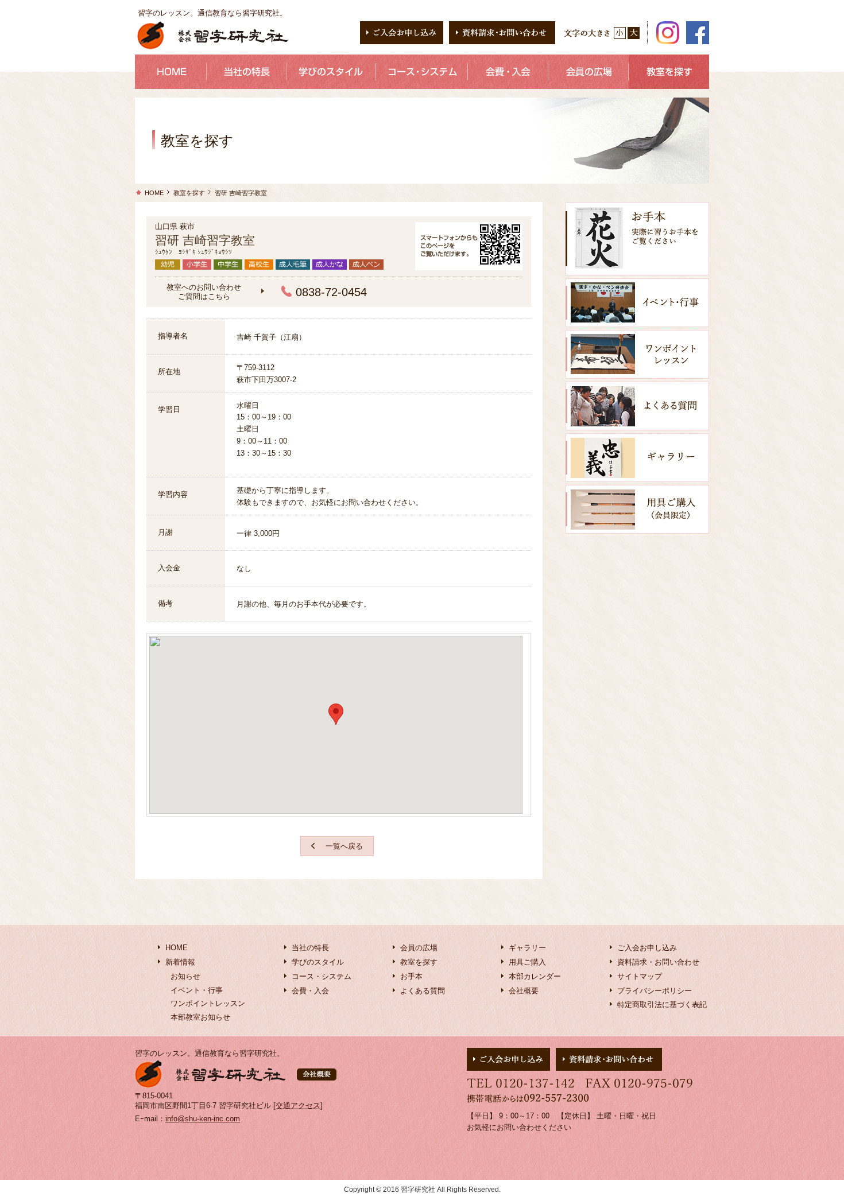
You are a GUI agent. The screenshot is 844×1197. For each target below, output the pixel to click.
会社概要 (524, 990)
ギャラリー (527, 947)
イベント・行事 (197, 990)
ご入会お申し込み (647, 947)
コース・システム (321, 976)
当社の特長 (310, 947)
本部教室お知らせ (200, 1017)
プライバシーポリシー (654, 990)
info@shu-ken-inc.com (202, 1118)
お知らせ (185, 976)
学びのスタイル (318, 962)
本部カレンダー (535, 976)
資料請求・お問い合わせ (658, 962)
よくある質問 (422, 990)
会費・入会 (310, 990)
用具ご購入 (527, 962)
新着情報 (180, 962)
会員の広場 (419, 947)
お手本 (411, 976)
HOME (154, 192)
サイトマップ (639, 976)
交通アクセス (298, 1105)
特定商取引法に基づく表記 (662, 1004)
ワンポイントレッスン (208, 1003)
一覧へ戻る (344, 846)
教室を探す (189, 192)
